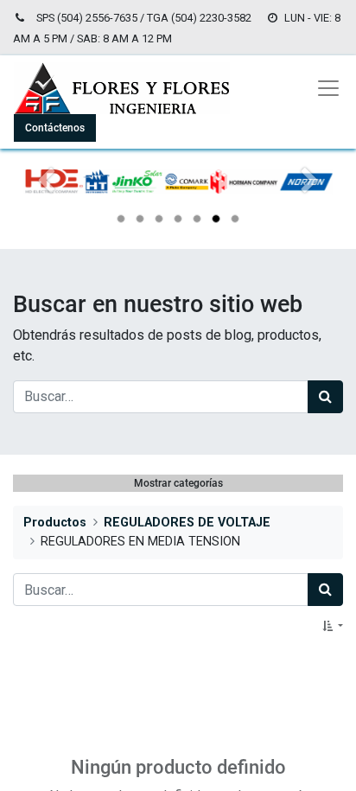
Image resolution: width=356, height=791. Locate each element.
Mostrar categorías (178, 483)
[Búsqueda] (325, 396)
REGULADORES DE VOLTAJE (187, 522)
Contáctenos (55, 128)
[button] (332, 626)
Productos (54, 522)
